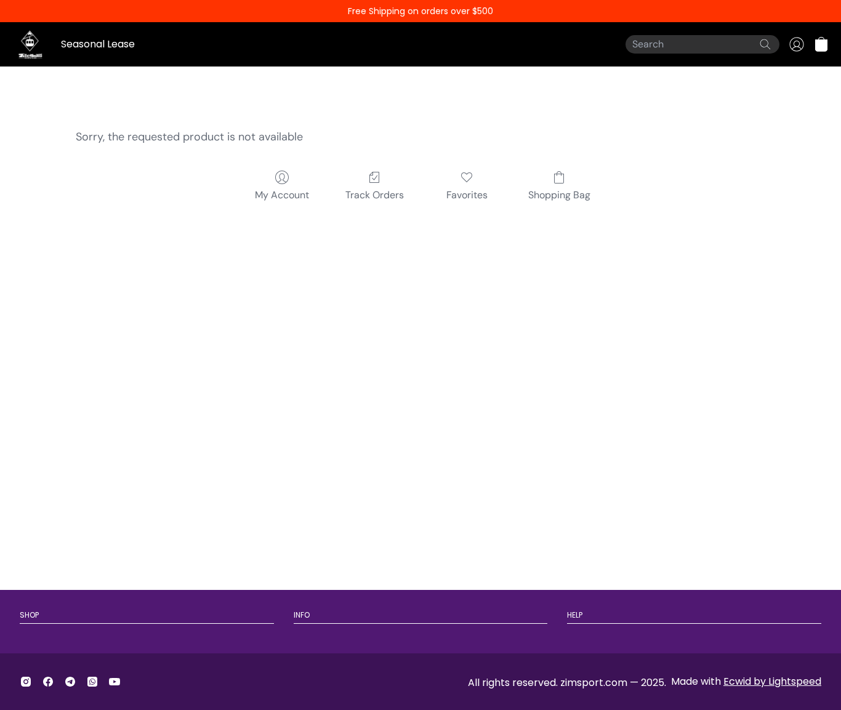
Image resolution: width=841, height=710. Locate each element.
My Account (282, 194)
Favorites (467, 194)
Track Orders (374, 194)
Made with (746, 681)
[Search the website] (765, 44)
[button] (821, 44)
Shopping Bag (559, 194)
